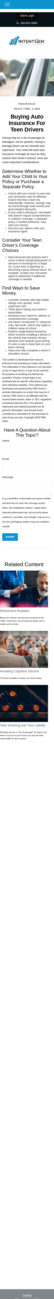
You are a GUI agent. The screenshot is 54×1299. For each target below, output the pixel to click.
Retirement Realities (14, 611)
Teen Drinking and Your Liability (23, 725)
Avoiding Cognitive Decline (19, 671)
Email (5, 458)
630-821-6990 (29, 23)
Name (5, 440)
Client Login (27, 15)
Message (7, 477)
